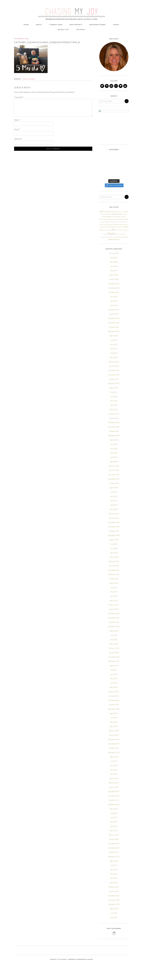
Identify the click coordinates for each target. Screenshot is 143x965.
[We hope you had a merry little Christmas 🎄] (117, 156)
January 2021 (114, 418)
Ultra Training (121, 234)
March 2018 (114, 557)
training (105, 234)
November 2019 (114, 479)
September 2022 (114, 331)
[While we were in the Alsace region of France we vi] (117, 166)
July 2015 (113, 670)
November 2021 (114, 375)
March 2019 (114, 509)
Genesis (90, 959)
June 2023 (114, 297)
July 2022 (113, 340)
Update (110, 237)
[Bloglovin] (121, 86)
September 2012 (114, 804)
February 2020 (114, 466)
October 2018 (114, 531)
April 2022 (114, 353)
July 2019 (113, 492)
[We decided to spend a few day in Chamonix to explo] (102, 175)
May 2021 (113, 401)
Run (113, 229)
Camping (125, 211)
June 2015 (114, 674)
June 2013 (114, 765)
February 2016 (114, 648)
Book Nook (114, 211)
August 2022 (113, 336)
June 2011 (114, 869)
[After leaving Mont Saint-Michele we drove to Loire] (125, 175)
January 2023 (114, 314)
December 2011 (113, 843)
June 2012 (114, 817)
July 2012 (113, 813)
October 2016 (114, 622)
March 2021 (114, 409)
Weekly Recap (124, 237)
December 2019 (113, 474)
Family (113, 216)
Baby (101, 211)
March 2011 (114, 883)
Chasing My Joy (71, 10)
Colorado (108, 214)
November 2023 (114, 288)
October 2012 (114, 800)
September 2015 (114, 661)
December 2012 (113, 791)
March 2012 (114, 830)
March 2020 (114, 462)
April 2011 (114, 878)
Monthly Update (104, 227)
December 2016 (113, 613)
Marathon (121, 224)
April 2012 (114, 826)
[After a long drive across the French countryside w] (110, 175)
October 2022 (114, 327)
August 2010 (113, 909)
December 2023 (113, 284)
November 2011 (114, 848)
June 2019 (114, 496)
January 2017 (114, 609)
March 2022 (114, 357)
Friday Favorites (117, 219)
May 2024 (113, 271)
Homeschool (113, 221)
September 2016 (114, 626)
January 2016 (114, 652)
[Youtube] (125, 86)
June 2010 (114, 917)
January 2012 (114, 839)
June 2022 (114, 344)
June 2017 (114, 587)
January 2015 (114, 696)
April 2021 (114, 405)
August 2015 (113, 665)
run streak (118, 230)
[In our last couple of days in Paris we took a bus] (125, 161)
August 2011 (113, 861)
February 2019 (114, 514)
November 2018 (114, 527)
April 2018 (114, 553)
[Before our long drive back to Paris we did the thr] (110, 166)
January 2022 (114, 366)
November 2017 (114, 574)
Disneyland (124, 214)
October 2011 (114, 852)
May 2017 (113, 592)
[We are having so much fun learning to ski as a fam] (102, 156)
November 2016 (114, 618)
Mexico (126, 224)
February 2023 (114, 310)
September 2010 (114, 904)
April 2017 (114, 596)
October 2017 (114, 579)
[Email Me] (116, 86)
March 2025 (114, 262)
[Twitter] (102, 86)
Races (110, 230)
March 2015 (114, 687)
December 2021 (113, 370)
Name (17, 120)
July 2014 (113, 718)
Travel (110, 233)
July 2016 (113, 635)
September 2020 (114, 435)
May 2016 (113, 639)
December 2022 (113, 318)
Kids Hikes (116, 224)
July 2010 (113, 913)
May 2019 (113, 501)
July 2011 (113, 865)
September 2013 (114, 752)
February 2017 (114, 605)
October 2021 (114, 379)
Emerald (104, 216)
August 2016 (113, 631)
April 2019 (114, 505)
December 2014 (113, 700)
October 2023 (114, 292)
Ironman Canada (108, 224)
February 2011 (114, 887)
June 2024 (114, 266)
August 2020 (113, 440)
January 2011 (114, 891)
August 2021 (113, 388)
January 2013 (114, 787)
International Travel (121, 221)
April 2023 (114, 305)
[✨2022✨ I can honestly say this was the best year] (110, 156)
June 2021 (114, 396)
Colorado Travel (116, 214)
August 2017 (113, 583)
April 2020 (114, 457)
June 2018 (114, 548)
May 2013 (113, 770)
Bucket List (120, 211)
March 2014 (114, 726)
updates (115, 237)
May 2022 (113, 349)
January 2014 (114, 735)
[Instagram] (111, 86)
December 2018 (113, 522)
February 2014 (114, 731)
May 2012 (113, 822)
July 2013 (113, 761)
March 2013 (114, 778)
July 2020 (113, 444)
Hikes (102, 221)
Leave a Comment (29, 79)
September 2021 (114, 383)
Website (18, 139)
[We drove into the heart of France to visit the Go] (117, 175)
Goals (124, 219)
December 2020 (113, 422)
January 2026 (114, 253)
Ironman (101, 224)
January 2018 (114, 566)
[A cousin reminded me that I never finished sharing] (102, 166)
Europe (109, 216)
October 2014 (114, 705)
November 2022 (114, 323)
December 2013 (113, 739)
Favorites (118, 216)
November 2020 (114, 427)
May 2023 (113, 301)
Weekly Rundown (113, 239)
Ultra (116, 234)
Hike (127, 219)
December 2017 (113, 570)
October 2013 (114, 748)
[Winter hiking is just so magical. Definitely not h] (125, 156)
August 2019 (113, 487)
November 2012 (114, 796)
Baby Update (107, 211)
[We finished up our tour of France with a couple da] (117, 161)
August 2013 (113, 757)
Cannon (103, 214)
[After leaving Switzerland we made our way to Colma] (125, 166)
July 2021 (113, 392)
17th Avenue (62, 959)
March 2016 (114, 644)
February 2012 (114, 835)
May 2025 (113, 258)
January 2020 (114, 470)
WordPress (81, 959)
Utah (118, 237)
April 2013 (114, 774)
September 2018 (114, 535)
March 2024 (114, 275)
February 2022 (114, 362)
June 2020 (114, 449)
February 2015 (114, 692)
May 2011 (113, 874)
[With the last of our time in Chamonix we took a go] (110, 171)
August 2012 (113, 809)
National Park (113, 227)
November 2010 (114, 900)
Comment (19, 97)
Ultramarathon (104, 237)
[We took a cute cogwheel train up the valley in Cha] (117, 171)
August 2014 (113, 713)
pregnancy (120, 227)
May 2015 (113, 678)
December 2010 (113, 896)
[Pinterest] (107, 86)
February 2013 (114, 783)
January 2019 (114, 518)
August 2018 (113, 540)
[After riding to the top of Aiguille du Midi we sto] (125, 171)
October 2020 (114, 431)
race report (105, 230)
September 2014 (114, 709)
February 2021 (114, 414)
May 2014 (113, 722)
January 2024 (114, 279)
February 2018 (114, 561)
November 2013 (114, 744)
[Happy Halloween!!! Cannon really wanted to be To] (110, 161)
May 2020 (113, 453)
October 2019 (114, 483)
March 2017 (114, 600)
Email (17, 129)
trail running (124, 230)
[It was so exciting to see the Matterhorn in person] (102, 171)
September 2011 (114, 856)
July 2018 (113, 544)
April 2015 (114, 683)
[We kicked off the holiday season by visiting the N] (102, 161)
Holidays (106, 221)
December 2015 (113, 657)
